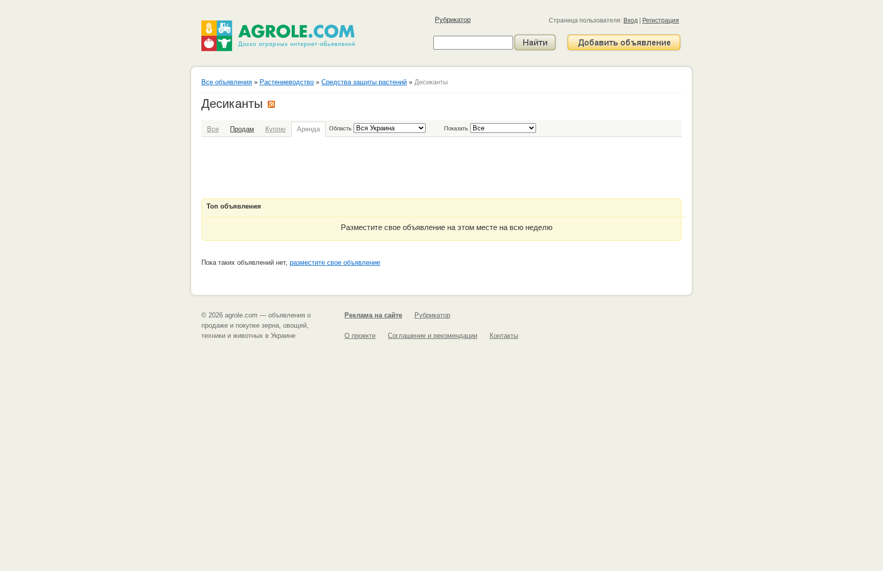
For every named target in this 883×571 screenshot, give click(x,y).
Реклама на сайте (373, 315)
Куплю (275, 129)
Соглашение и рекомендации (432, 335)
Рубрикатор (453, 20)
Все (213, 129)
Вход (630, 20)
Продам (242, 129)
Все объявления (226, 82)
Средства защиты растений (364, 82)
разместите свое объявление (335, 262)
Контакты (504, 335)
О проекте (360, 335)
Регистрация (660, 20)
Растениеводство (287, 82)
